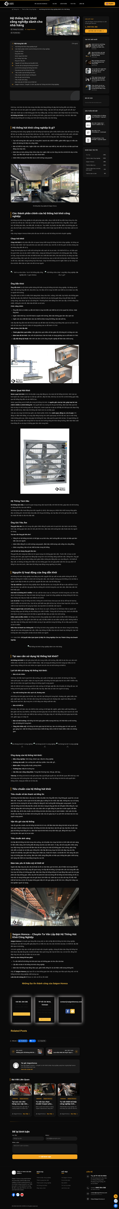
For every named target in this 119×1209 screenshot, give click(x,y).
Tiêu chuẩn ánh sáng (21, 79)
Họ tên (15, 1135)
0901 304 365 (92, 27)
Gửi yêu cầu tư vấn (95, 31)
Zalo (33, 1040)
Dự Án (55, 3)
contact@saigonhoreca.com (99, 1192)
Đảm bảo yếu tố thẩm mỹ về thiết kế (25, 82)
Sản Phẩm (63, 3)
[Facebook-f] (68, 1011)
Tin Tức (73, 3)
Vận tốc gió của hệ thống (22, 77)
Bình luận (16, 1142)
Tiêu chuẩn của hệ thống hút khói (25, 72)
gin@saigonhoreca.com (96, 1194)
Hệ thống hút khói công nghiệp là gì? (26, 46)
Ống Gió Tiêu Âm (20, 61)
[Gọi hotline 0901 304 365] (116, 1196)
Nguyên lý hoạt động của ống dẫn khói (26, 63)
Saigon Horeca (24, 1098)
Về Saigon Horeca (41, 3)
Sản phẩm (64, 1183)
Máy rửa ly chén (41, 1188)
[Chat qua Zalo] (116, 1201)
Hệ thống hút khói (42, 1185)
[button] (12, 272)
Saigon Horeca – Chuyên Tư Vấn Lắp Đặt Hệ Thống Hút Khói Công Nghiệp (37, 84)
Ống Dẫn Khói (19, 53)
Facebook (23, 1040)
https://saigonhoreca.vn (98, 1199)
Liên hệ (81, 3)
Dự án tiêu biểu (65, 1180)
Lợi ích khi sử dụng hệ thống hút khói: (26, 68)
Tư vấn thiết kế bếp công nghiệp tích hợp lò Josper (68, 1104)
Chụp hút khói (19, 51)
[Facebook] (13, 1194)
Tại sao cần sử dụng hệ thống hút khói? (27, 65)
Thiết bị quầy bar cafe (43, 1180)
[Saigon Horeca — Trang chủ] (9, 3)
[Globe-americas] (72, 1011)
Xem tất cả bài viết (27, 1069)
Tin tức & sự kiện (66, 1185)
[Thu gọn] (75, 43)
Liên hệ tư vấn (65, 1188)
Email (47, 1135)
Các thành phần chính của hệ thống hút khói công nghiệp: (32, 49)
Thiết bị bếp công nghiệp (44, 1177)
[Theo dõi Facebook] (116, 1206)
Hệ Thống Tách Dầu (21, 58)
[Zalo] (17, 1194)
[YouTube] (22, 1194)
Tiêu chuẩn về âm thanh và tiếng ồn (25, 75)
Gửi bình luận (46, 1157)
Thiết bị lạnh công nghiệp (44, 1183)
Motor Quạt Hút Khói (21, 56)
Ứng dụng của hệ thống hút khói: (24, 70)
